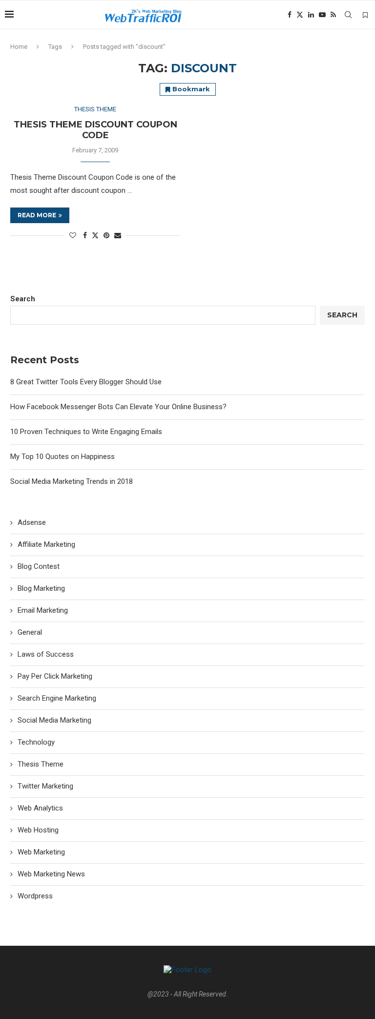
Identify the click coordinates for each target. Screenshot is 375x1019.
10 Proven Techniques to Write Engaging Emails (86, 431)
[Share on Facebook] (85, 235)
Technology (36, 742)
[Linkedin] (311, 14)
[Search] (348, 14)
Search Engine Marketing (57, 698)
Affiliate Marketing (46, 544)
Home (18, 46)
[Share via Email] (117, 235)
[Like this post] (72, 235)
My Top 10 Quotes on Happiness (62, 456)
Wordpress (35, 896)
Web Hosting (38, 830)
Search (22, 298)
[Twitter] (299, 14)
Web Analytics (40, 808)
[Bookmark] (365, 15)
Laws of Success (46, 654)
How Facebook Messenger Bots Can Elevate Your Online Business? (118, 406)
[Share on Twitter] (95, 235)
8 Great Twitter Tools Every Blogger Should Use (86, 381)
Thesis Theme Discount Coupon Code (95, 130)
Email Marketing (43, 610)
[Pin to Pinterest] (106, 235)
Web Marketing (41, 852)
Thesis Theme (40, 764)
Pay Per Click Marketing (55, 676)
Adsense (32, 522)
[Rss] (333, 14)
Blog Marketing (41, 588)
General (30, 632)
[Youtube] (322, 14)
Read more (37, 215)
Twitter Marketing (45, 786)
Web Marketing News (51, 874)
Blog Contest (39, 566)
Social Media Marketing (54, 720)
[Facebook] (290, 14)
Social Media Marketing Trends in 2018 (71, 481)
